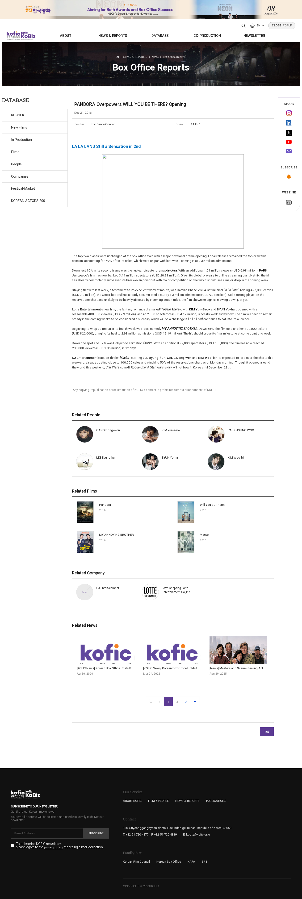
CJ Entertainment (84, 358)
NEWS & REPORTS (112, 35)
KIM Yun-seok (171, 430)
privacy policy (53, 847)
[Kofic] (14, 35)
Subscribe (96, 833)
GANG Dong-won (179, 358)
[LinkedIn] (289, 123)
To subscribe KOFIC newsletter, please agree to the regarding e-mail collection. (60, 845)
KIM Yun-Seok (199, 309)
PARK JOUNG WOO (241, 430)
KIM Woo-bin (208, 358)
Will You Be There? (168, 309)
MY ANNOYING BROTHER (179, 328)
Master (125, 358)
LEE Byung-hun (154, 358)
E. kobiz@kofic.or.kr (196, 834)
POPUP (282, 25)
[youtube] (289, 142)
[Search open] (243, 25)
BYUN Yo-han (226, 309)
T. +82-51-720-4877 (135, 834)
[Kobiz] (27, 35)
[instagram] (289, 113)
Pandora (171, 270)
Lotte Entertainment (86, 309)
